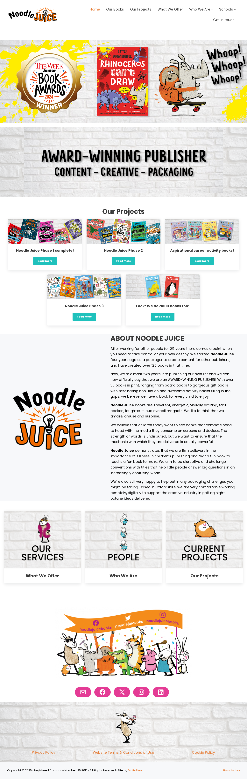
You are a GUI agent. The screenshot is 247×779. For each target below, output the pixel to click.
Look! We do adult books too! (162, 306)
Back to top (231, 770)
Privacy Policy (43, 752)
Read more (47, 261)
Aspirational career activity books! (202, 250)
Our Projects (204, 576)
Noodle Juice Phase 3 (84, 306)
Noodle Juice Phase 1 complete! (45, 250)
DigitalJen (135, 770)
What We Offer (42, 576)
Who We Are (123, 576)
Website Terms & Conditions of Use (123, 752)
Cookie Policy (203, 752)
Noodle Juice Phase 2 (123, 250)
